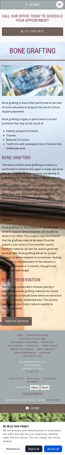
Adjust (34, 387)
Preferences (13, 448)
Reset (45, 387)
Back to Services (16, 321)
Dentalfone (52, 400)
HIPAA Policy (33, 378)
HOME (34, 408)
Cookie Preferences (32, 393)
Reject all (34, 448)
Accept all (53, 448)
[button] (59, 4)
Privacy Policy (16, 378)
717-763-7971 (34, 31)
